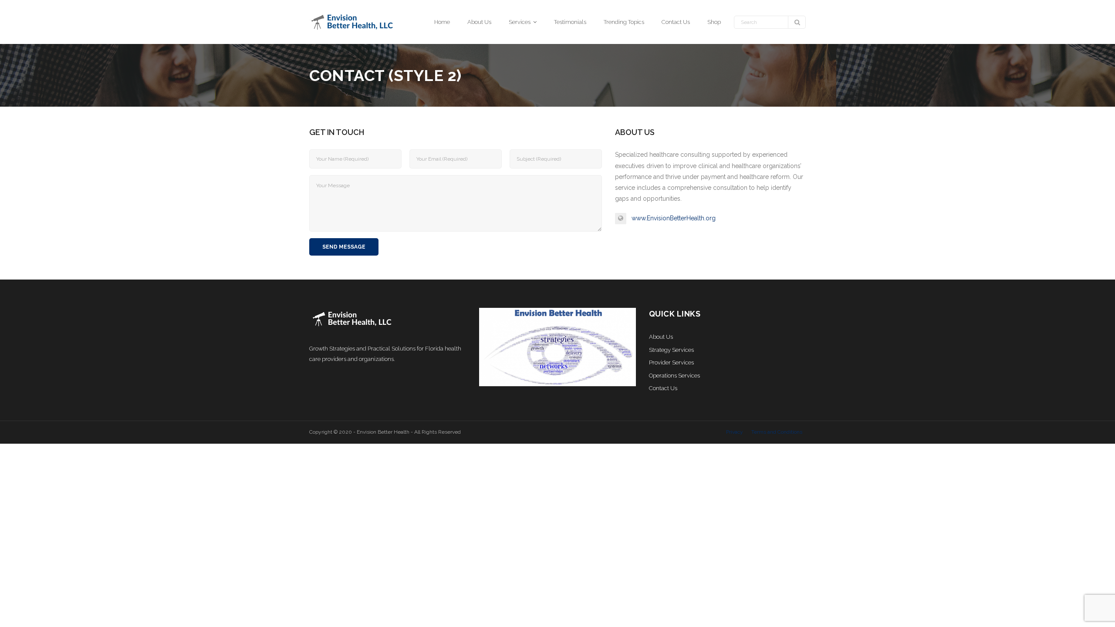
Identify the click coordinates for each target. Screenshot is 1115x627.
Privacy (734, 432)
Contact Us (663, 388)
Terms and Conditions (776, 432)
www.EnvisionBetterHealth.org (674, 218)
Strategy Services (671, 350)
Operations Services (674, 375)
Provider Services (671, 362)
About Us (661, 337)
